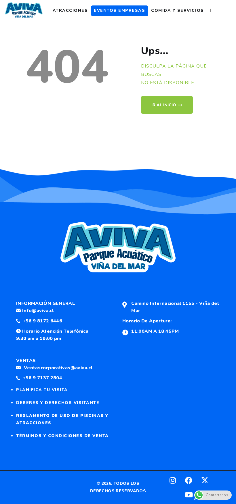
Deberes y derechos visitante (57, 402)
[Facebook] (189, 480)
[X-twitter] (204, 480)
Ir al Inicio (163, 105)
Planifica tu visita (42, 390)
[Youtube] (189, 494)
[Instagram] (173, 480)
